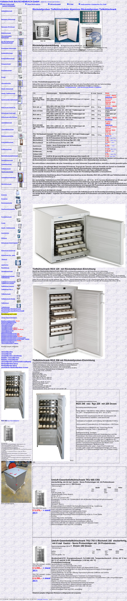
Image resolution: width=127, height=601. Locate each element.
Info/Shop (109, 97)
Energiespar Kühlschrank (8, 48)
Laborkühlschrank (6, 122)
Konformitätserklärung (7, 324)
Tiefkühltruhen (5, 307)
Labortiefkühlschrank (7, 129)
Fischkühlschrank (6, 70)
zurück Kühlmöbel (8, 6)
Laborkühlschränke (6, 326)
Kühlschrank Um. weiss (8, 255)
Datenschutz (45, 599)
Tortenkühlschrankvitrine (8, 177)
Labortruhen (4, 265)
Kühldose (4, 238)
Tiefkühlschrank (6, 169)
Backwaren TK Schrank (8, 27)
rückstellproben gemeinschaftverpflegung (16, 361)
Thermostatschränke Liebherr (9, 343)
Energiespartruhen (6, 203)
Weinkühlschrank (6, 184)
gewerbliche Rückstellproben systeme (14, 367)
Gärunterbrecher (6, 83)
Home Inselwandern (33, 4)
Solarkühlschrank (6, 164)
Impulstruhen (5, 233)
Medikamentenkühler (7, 136)
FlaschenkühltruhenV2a (8, 209)
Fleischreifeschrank (7, 43)
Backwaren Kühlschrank (8, 19)
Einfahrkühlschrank (7, 53)
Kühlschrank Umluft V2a (8, 107)
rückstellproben (7, 352)
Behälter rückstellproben (10, 357)
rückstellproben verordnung (11, 356)
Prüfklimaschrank (6, 149)
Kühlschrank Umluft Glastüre (9, 243)
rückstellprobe (6, 354)
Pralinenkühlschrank (7, 142)
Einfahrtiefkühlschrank (7, 58)
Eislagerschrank (6, 64)
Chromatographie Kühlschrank (6, 36)
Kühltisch (4, 259)
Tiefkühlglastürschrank (8, 276)
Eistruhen (4, 195)
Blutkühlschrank (6, 33)
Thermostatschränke (7, 172)
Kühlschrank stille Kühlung (9, 117)
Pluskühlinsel (5, 268)
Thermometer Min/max (7, 342)
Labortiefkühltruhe (6, 332)
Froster (3, 77)
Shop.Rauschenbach (9, 318)
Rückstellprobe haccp (9, 365)
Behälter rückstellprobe (9, 359)
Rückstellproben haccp (9, 363)
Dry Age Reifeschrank (7, 41)
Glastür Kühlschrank (7, 89)
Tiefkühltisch (5, 303)
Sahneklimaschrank (7, 160)
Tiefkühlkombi (5, 277)
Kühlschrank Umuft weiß (8, 113)
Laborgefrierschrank (7, 325)
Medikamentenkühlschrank (9, 337)
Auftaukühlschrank (6, 11)
